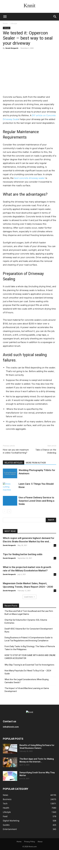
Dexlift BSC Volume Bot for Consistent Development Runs (29, 630)
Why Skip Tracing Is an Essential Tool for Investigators (29, 665)
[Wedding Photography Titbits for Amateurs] (10, 473)
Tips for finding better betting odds (22, 554)
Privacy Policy (29, 841)
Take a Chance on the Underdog (45, 451)
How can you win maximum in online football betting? (16, 451)
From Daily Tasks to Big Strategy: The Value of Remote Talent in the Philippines (30, 648)
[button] (4, 17)
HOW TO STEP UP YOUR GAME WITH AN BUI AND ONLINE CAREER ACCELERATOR (30, 656)
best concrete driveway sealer (29, 178)
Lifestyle (13, 23)
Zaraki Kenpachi (11, 48)
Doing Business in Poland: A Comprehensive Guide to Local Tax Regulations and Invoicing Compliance (29, 639)
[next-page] (9, 511)
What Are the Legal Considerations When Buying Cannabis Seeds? (27, 681)
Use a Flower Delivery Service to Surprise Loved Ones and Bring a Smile (36, 500)
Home (5, 23)
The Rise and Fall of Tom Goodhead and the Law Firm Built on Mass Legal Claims (29, 612)
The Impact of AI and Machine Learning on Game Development (27, 689)
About (40, 841)
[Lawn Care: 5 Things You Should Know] (10, 487)
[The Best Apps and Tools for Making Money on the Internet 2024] (10, 762)
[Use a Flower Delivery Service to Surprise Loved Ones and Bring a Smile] (10, 501)
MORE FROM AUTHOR (36, 463)
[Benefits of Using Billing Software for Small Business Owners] (10, 749)
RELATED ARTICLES (13, 463)
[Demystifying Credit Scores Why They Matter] (10, 776)
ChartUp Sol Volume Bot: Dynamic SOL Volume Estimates (26, 621)
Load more (28, 597)
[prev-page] (4, 511)
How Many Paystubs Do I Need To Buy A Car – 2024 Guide (28, 672)
